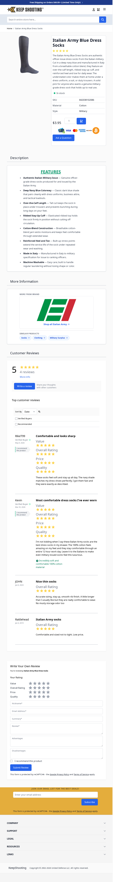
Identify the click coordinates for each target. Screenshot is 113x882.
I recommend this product (28, 761)
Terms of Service (81, 774)
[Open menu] (104, 9)
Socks (24, 337)
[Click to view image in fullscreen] (28, 56)
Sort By (18, 411)
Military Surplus (57, 337)
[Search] (102, 19)
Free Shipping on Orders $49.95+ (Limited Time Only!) (55, 2)
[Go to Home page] (25, 9)
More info (25, 376)
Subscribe (89, 802)
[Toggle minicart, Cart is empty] (98, 9)
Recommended (25, 424)
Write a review (24, 386)
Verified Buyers (25, 418)
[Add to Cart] (81, 121)
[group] (61, 51)
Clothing (38, 337)
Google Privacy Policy (59, 774)
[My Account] (94, 9)
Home (9, 28)
